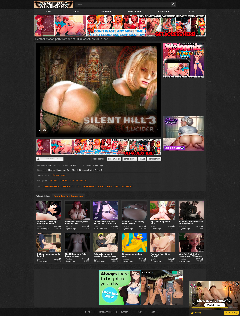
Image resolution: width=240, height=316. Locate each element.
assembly (126, 186)
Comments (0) (154, 159)
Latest (76, 11)
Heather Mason (51, 186)
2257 (153, 312)
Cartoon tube (58, 175)
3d (78, 186)
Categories (163, 11)
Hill (116, 186)
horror (100, 186)
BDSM (64, 181)
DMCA (140, 312)
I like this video (38, 159)
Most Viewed (134, 11)
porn (109, 186)
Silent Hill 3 (67, 186)
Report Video (114, 159)
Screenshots (129, 159)
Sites (191, 11)
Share (142, 159)
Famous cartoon (78, 181)
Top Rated (105, 11)
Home (48, 11)
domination (88, 186)
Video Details (98, 159)
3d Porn (53, 181)
